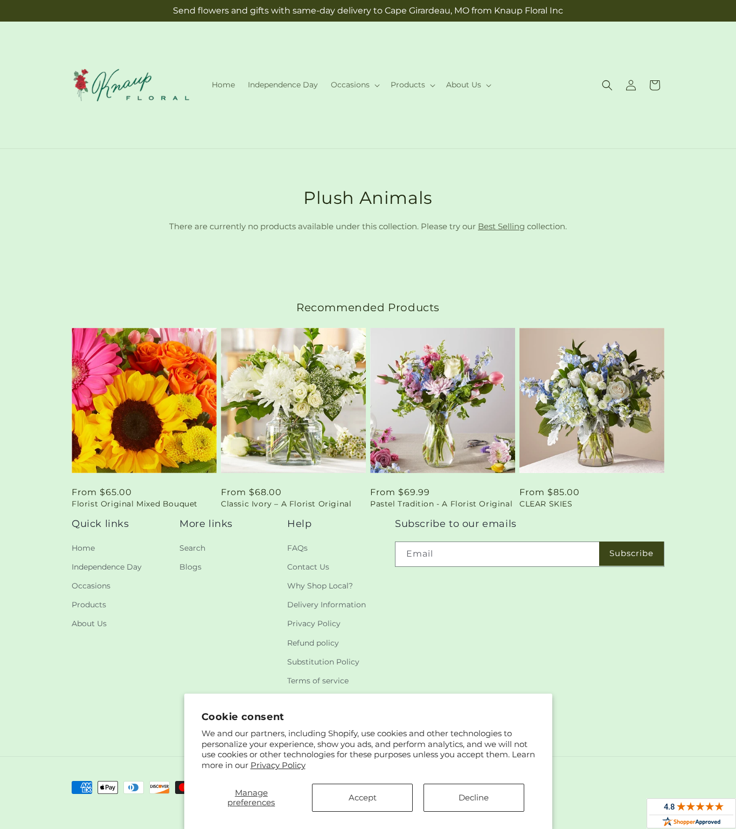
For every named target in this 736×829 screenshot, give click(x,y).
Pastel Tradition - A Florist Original (441, 504)
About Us (89, 623)
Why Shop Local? (320, 586)
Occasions (91, 586)
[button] (354, 84)
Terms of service (318, 681)
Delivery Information (326, 604)
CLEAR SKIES (546, 504)
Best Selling (501, 226)
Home (83, 548)
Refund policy (313, 643)
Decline (474, 797)
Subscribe (631, 553)
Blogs (190, 567)
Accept (363, 797)
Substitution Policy (323, 662)
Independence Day (107, 567)
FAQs (297, 548)
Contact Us (308, 567)
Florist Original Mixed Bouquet (135, 504)
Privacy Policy (278, 765)
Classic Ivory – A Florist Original (286, 504)
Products (89, 604)
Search (192, 548)
